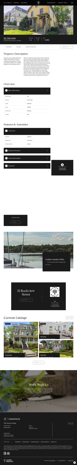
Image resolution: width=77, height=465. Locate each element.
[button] (66, 47)
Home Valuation (45, 441)
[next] (71, 317)
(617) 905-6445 (63, 168)
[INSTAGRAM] (72, 423)
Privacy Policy (70, 460)
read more (47, 264)
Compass (29, 445)
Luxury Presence (52, 460)
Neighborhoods (35, 441)
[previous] (67, 317)
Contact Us (53, 441)
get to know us (8, 2)
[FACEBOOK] (69, 423)
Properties (16, 2)
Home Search (24, 2)
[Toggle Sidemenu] (72, 3)
